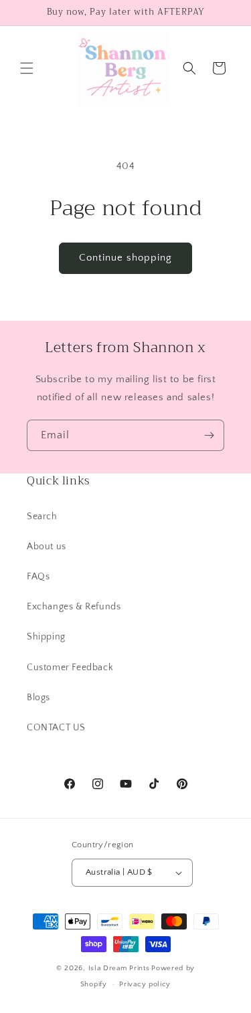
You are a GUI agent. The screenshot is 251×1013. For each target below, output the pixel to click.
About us (46, 546)
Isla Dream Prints (119, 968)
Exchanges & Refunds (73, 606)
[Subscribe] (209, 435)
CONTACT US (56, 727)
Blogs (38, 697)
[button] (26, 68)
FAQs (38, 576)
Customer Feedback (70, 667)
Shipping (46, 636)
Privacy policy (145, 984)
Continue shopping (125, 257)
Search (42, 516)
